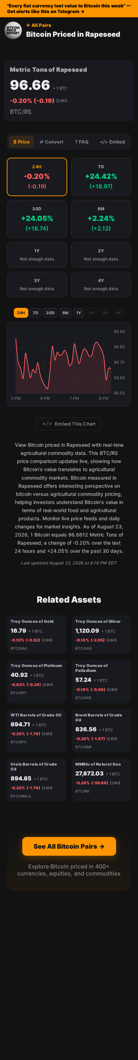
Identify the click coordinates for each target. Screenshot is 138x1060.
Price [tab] (21, 142)
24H (21, 312)
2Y (91, 312)
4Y (118, 312)
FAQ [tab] (81, 142)
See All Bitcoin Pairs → (69, 846)
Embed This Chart (69, 424)
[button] (37, 177)
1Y (78, 312)
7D (36, 312)
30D (50, 312)
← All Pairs (38, 25)
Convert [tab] (51, 142)
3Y (105, 312)
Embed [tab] (112, 142)
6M (65, 312)
